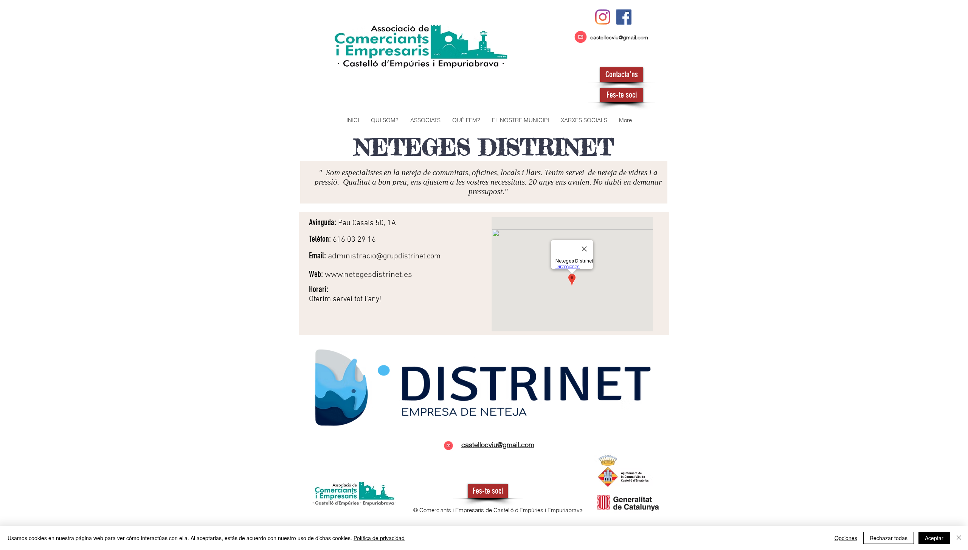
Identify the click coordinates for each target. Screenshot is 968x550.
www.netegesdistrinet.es (368, 275)
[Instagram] (602, 17)
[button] (425, 120)
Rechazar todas (889, 538)
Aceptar (934, 538)
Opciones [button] (846, 538)
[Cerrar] (958, 538)
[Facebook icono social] (623, 17)
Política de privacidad (379, 538)
